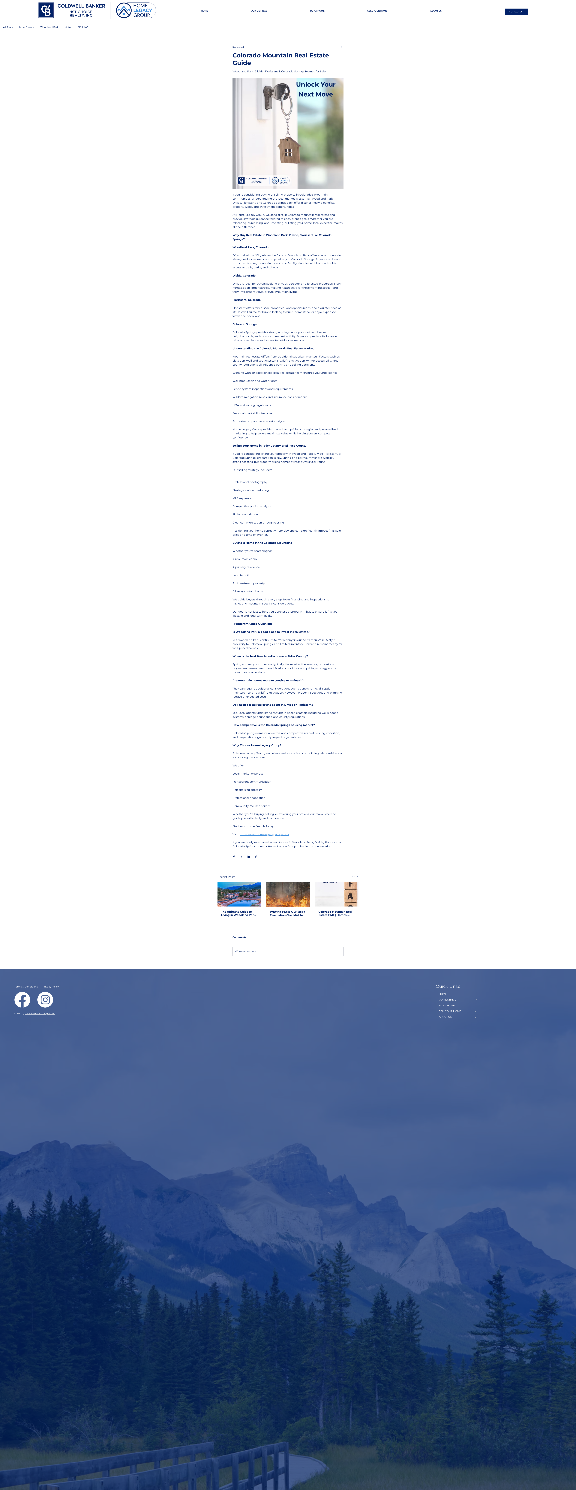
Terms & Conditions (26, 986)
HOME (443, 994)
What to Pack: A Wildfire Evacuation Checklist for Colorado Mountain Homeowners (287, 913)
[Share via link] (256, 856)
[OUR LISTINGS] (476, 1000)
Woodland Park (49, 27)
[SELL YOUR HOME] (476, 1011)
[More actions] (342, 47)
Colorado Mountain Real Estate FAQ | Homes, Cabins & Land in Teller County (335, 913)
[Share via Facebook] (233, 856)
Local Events (26, 27)
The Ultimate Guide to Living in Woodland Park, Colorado (238, 913)
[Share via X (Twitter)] (241, 856)
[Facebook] (22, 1000)
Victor (68, 27)
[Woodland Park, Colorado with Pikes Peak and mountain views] (239, 894)
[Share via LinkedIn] (248, 856)
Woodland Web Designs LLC (40, 1013)
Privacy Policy (51, 986)
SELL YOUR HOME (450, 1011)
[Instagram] (45, 1000)
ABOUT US (445, 1017)
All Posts (8, 27)
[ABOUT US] (476, 1017)
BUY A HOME (447, 1005)
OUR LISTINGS (447, 999)
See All (354, 876)
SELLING (83, 27)
